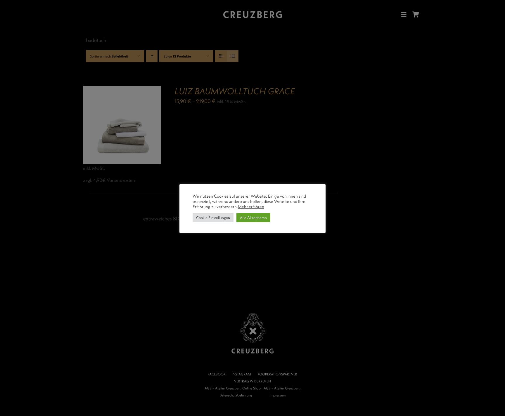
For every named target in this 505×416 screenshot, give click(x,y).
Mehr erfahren (251, 206)
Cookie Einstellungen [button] (213, 217)
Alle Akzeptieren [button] (253, 217)
